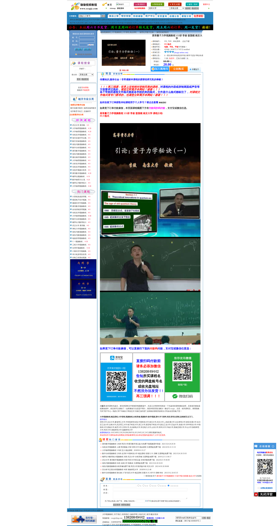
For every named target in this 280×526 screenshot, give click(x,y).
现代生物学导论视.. (79, 138)
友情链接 (71, 511)
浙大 (126, 20)
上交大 (149, 20)
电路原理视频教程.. (79, 238)
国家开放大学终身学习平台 (85, 511)
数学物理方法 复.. (79, 180)
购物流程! (162, 103)
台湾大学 (90, 20)
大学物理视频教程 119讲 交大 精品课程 (117, 450)
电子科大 (73, 23)
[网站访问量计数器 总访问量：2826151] (140, 522)
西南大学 (159, 23)
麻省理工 (82, 20)
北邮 (161, 20)
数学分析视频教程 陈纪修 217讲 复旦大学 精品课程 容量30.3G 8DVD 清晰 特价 (132, 473)
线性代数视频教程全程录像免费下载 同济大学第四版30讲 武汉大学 (128, 466)
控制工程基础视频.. (79, 258)
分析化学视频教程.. (79, 164)
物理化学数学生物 (147, 32)
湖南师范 (171, 23)
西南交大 (130, 23)
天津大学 (113, 20)
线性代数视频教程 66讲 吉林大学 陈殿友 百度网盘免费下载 (125, 463)
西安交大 (155, 20)
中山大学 (138, 23)
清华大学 (105, 20)
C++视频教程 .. (78, 242)
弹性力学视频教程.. (79, 229)
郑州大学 (115, 23)
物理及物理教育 (90, 108)
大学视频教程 (107, 514)
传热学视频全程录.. (79, 170)
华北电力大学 (169, 20)
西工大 (88, 23)
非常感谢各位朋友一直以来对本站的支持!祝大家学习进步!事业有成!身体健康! (173, 55)
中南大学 (123, 23)
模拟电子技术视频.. (79, 200)
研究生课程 (74, 20)
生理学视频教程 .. (79, 248)
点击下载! (186, 41)
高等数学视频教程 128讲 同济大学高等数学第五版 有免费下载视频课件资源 (131, 444)
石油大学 (108, 23)
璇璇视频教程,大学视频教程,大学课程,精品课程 (118, 32)
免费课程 (99, 511)
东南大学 (151, 23)
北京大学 (178, 23)
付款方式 (142, 514)
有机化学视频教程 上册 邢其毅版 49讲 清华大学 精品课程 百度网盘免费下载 (131, 447)
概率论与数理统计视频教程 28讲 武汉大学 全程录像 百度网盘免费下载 (129, 457)
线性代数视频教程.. (79, 144)
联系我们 (125, 514)
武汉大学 (132, 20)
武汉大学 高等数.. (79, 125)
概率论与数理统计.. (79, 183)
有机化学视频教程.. (79, 135)
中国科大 (98, 20)
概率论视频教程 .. (79, 176)
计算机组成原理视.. (79, 197)
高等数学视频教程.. (79, 151)
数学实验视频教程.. (79, 141)
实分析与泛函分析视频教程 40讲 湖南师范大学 (120, 470)
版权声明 (133, 514)
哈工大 (93, 23)
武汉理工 (81, 23)
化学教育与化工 (76, 111)
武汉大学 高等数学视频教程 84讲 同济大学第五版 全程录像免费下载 (128, 460)
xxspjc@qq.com (116, 518)
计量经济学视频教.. (79, 251)
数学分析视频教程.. (79, 148)
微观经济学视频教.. (79, 203)
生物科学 (87, 111)
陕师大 (145, 23)
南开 (138, 20)
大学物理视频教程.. (79, 128)
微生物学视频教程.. (79, 157)
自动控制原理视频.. (79, 209)
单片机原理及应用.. (79, 254)
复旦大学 (120, 20)
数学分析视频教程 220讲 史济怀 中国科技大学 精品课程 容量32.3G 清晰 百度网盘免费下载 (137, 453)
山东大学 (100, 23)
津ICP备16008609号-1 (192, 521)
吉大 (165, 23)
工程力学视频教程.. (79, 245)
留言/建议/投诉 (152, 514)
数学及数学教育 (76, 108)
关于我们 (117, 514)
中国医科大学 (180, 20)
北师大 (143, 20)
